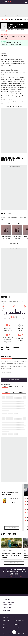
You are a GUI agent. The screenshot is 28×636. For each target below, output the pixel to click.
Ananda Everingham (16, 63)
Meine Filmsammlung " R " (14, 499)
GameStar (16, 624)
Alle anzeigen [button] (14, 243)
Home (2, 15)
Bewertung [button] (21, 392)
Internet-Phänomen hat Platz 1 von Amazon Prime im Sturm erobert (11, 555)
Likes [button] (14, 392)
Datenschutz (6, 620)
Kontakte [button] (11, 386)
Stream (11, 19)
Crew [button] (19, 223)
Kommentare (18, 19)
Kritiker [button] (17, 386)
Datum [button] (6, 392)
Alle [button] (5, 386)
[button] (3, 634)
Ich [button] (22, 386)
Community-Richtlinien (19, 361)
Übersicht (4, 19)
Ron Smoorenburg (6, 65)
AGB (15, 617)
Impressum (6, 617)
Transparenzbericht (19, 620)
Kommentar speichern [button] (14, 380)
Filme (6, 15)
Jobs (4, 624)
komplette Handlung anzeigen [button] (14, 106)
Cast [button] (9, 223)
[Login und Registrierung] (22, 2)
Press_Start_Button (13, 502)
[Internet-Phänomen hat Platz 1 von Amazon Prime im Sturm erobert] (11, 543)
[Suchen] (19, 2)
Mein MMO (17, 628)
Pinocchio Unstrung (14, 576)
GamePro (5, 628)
